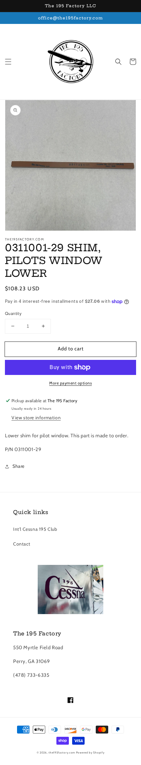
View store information (36, 418)
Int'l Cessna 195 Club (35, 529)
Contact (21, 544)
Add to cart (71, 349)
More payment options (70, 383)
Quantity (13, 313)
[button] (8, 61)
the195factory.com (62, 752)
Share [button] (18, 466)
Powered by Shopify (90, 752)
